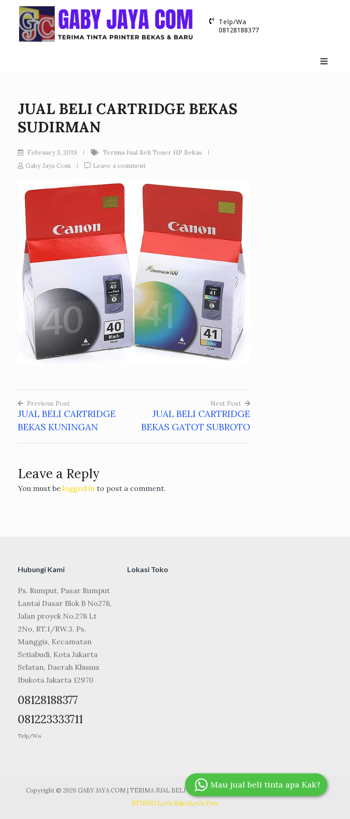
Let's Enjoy (174, 803)
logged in (78, 488)
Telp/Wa (29, 735)
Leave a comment (119, 166)
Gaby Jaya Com (48, 166)
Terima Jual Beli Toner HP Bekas (152, 152)
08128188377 (239, 30)
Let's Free (204, 803)
